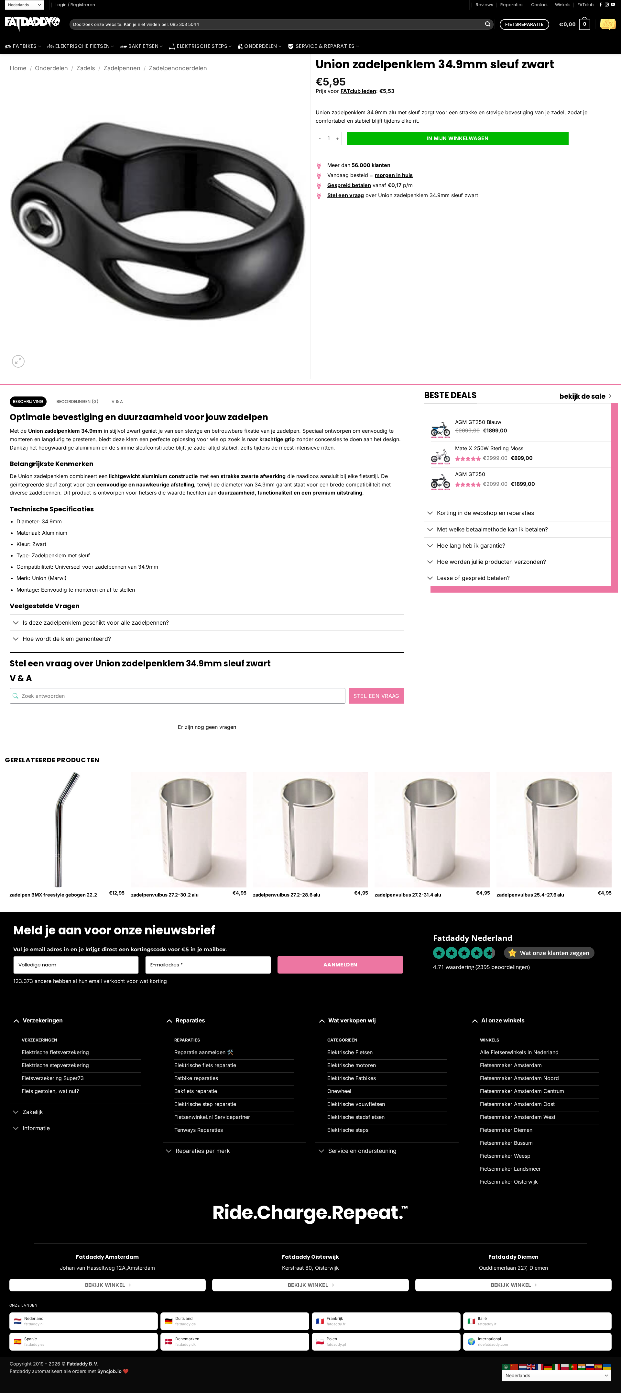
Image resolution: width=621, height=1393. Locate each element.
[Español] (598, 1366)
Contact (539, 4)
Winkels (563, 4)
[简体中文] (514, 1366)
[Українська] (607, 1366)
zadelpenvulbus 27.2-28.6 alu (286, 894)
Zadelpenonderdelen (178, 68)
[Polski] (565, 1366)
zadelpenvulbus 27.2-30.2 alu (165, 894)
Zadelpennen (122, 68)
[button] (574, 24)
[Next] (611, 841)
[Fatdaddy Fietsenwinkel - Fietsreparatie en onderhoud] (32, 24)
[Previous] (10, 841)
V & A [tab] (117, 401)
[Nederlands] (523, 1366)
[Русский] (590, 1366)
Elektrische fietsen (82, 46)
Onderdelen (260, 46)
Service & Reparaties (325, 46)
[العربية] (506, 1366)
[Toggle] (16, 623)
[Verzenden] (487, 24)
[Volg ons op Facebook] (601, 5)
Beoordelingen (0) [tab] (78, 401)
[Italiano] (556, 1366)
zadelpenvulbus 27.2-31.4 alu (408, 894)
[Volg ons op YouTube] (613, 5)
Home (18, 68)
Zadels (85, 68)
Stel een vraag (376, 696)
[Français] (540, 1366)
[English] (531, 1366)
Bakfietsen (143, 46)
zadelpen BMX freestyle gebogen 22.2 (53, 894)
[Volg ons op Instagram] (607, 5)
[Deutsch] (548, 1366)
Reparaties (512, 4)
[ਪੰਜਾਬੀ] (582, 1366)
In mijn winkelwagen (457, 138)
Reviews (484, 4)
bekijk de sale (582, 396)
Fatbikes (25, 46)
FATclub (586, 4)
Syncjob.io (109, 1371)
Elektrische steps (202, 46)
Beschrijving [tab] (28, 401)
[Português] (573, 1366)
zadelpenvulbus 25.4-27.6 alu (530, 894)
